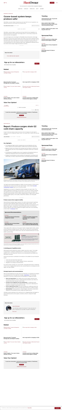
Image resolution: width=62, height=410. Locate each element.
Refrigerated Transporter (8, 13)
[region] (21, 108)
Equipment (42, 8)
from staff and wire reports (9, 25)
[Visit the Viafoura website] (37, 109)
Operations (20, 8)
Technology (26, 8)
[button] (4, 2)
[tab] (6, 105)
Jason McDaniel (7, 136)
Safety (37, 8)
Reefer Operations (7, 123)
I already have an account (21, 117)
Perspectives (32, 8)
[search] (6, 2)
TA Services (12, 208)
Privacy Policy (30, 407)
